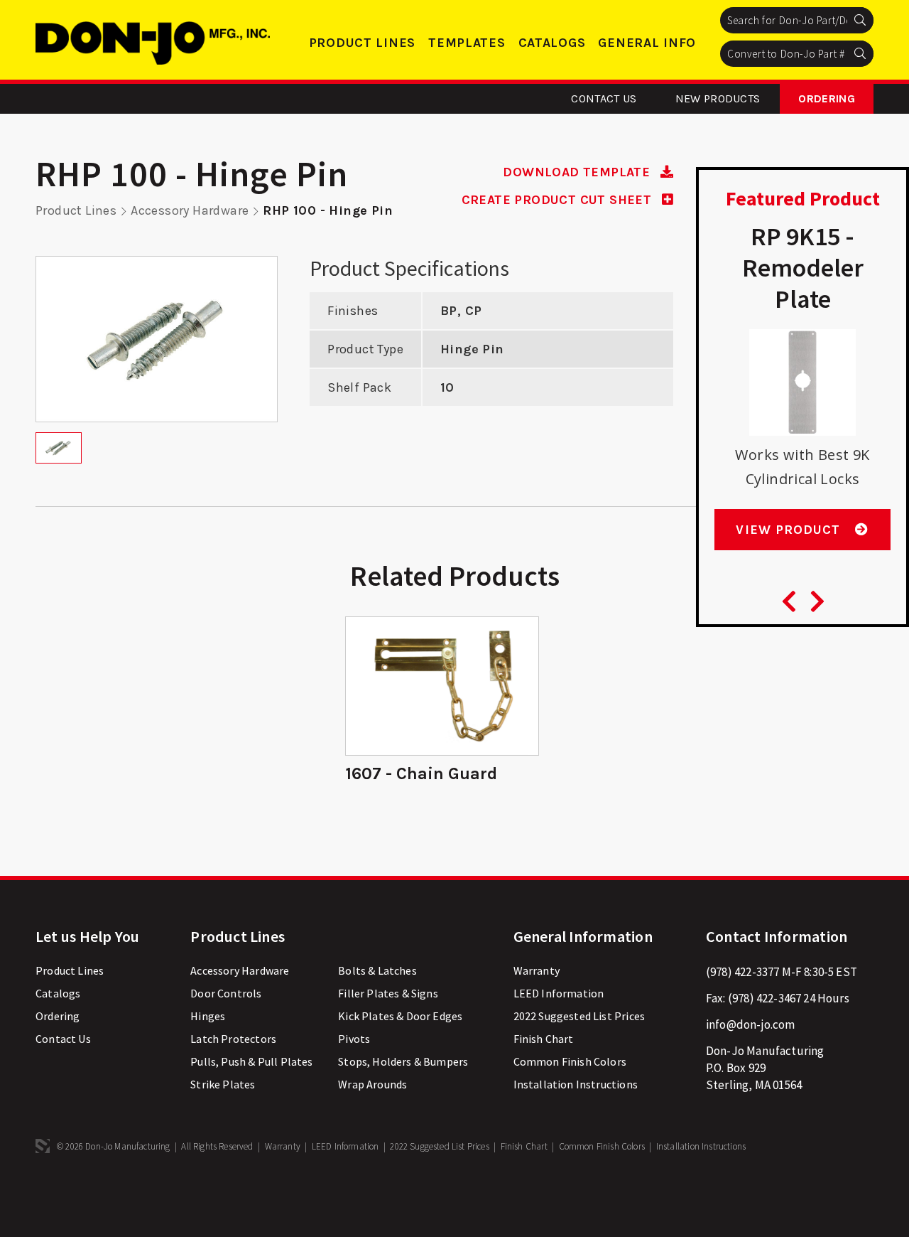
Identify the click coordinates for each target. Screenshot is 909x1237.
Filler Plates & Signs (388, 993)
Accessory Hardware (190, 210)
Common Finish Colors (569, 1061)
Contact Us (603, 98)
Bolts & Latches (377, 970)
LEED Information (558, 993)
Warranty (536, 970)
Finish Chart (543, 1039)
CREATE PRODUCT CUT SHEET (558, 200)
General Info (647, 42)
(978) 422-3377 (742, 972)
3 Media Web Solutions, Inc (43, 1146)
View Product (790, 529)
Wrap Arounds (372, 1084)
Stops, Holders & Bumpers (403, 1061)
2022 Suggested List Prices (579, 1016)
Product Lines (362, 42)
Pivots (354, 1039)
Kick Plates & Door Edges (400, 1016)
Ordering (826, 98)
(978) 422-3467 (764, 998)
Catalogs (552, 42)
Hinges (207, 1016)
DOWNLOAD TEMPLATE (578, 172)
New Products (718, 98)
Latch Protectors (233, 1039)
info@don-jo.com (750, 1024)
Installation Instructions (575, 1084)
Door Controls (225, 993)
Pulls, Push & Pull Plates (251, 1061)
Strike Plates (222, 1084)
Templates (466, 42)
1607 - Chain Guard (421, 773)
